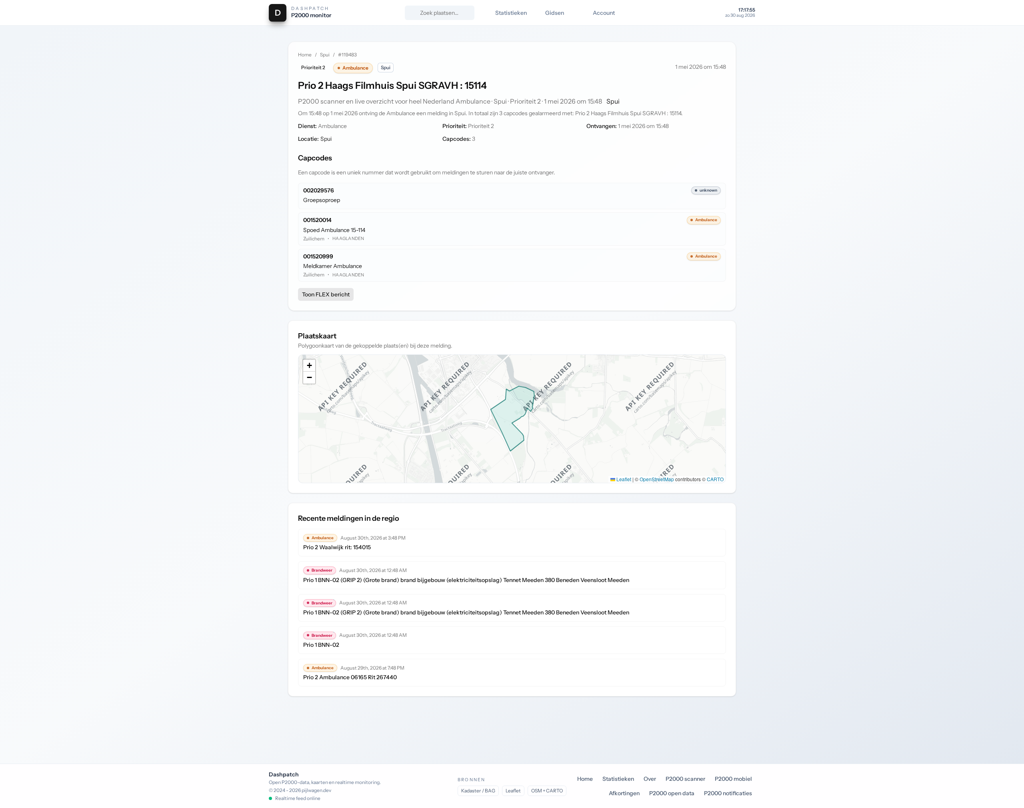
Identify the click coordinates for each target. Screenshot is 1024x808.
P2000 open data (671, 793)
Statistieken (618, 778)
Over (650, 778)
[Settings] (712, 12)
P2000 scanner (685, 778)
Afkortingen (624, 793)
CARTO (715, 479)
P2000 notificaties (728, 793)
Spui (325, 55)
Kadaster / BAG (478, 791)
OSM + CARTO (547, 791)
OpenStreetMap (657, 479)
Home (305, 55)
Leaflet (623, 479)
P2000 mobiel (733, 778)
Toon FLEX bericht (326, 294)
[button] (309, 366)
